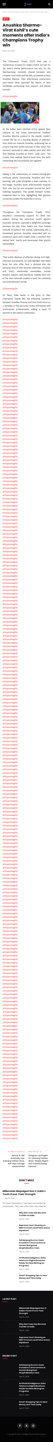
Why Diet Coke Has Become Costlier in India (32, 1214)
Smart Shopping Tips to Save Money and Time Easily (33, 1276)
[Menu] (4, 4)
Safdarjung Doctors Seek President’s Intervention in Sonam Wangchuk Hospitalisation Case (32, 1244)
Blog (6, 19)
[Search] (49, 4)
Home (5, 12)
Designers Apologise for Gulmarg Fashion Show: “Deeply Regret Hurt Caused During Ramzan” (38, 1161)
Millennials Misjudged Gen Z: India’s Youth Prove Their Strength (24, 1192)
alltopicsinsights (10, 96)
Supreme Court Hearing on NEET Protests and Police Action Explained (34, 1228)
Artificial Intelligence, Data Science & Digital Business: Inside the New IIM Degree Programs (32, 1261)
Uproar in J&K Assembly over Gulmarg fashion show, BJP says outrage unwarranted (14, 1161)
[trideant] (28, 4)
